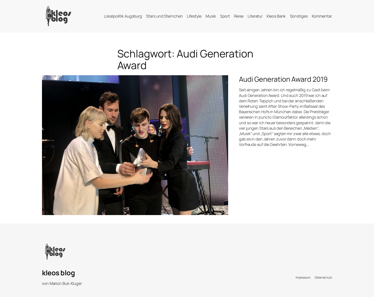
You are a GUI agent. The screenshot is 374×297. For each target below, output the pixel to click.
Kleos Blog (58, 272)
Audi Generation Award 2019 (283, 79)
